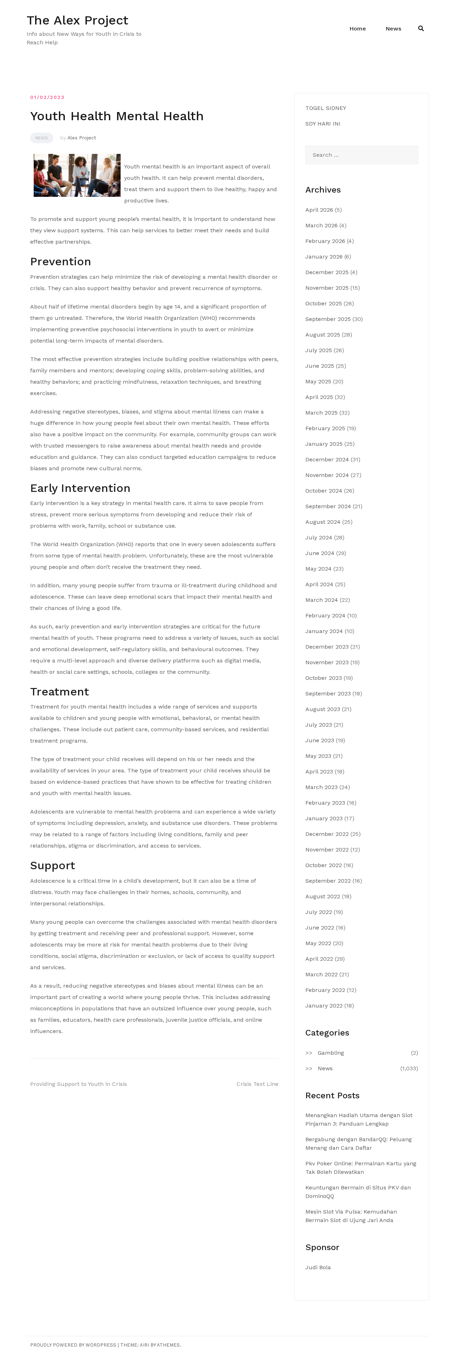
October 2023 (323, 678)
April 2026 (319, 209)
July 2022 (318, 912)
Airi (144, 1345)
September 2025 (328, 319)
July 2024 (318, 537)
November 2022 (327, 849)
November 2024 (327, 475)
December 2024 (327, 459)
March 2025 (321, 412)
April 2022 (319, 958)
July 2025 (318, 350)
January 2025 (324, 443)
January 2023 (324, 818)
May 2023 (318, 756)
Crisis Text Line (257, 1084)
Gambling (331, 1052)
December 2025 (327, 272)
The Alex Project (77, 20)
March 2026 (321, 225)
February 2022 (325, 990)
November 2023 (327, 662)
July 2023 (318, 724)
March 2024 (321, 599)
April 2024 (319, 584)
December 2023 (327, 646)
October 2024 (323, 490)
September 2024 (328, 506)
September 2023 (328, 693)
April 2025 (319, 397)
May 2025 (318, 381)
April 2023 (319, 771)
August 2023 (322, 709)
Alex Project (81, 137)
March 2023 (321, 787)
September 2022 (328, 880)
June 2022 (319, 927)
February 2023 (325, 802)
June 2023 (319, 740)
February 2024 (325, 615)
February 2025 (325, 428)
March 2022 (321, 974)
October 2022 (323, 865)
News (393, 28)
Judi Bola (318, 1267)
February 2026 (325, 241)
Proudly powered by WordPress (73, 1345)
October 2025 (323, 303)
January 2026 (324, 256)
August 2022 (322, 896)
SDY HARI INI (322, 123)
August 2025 (322, 334)
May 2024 (318, 568)
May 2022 (318, 943)
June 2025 (319, 365)
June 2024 (319, 553)
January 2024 (324, 631)
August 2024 (322, 521)
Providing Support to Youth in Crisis (78, 1084)
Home (357, 28)
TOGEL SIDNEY (325, 108)
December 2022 (327, 834)
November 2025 (327, 287)
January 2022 (324, 1005)
